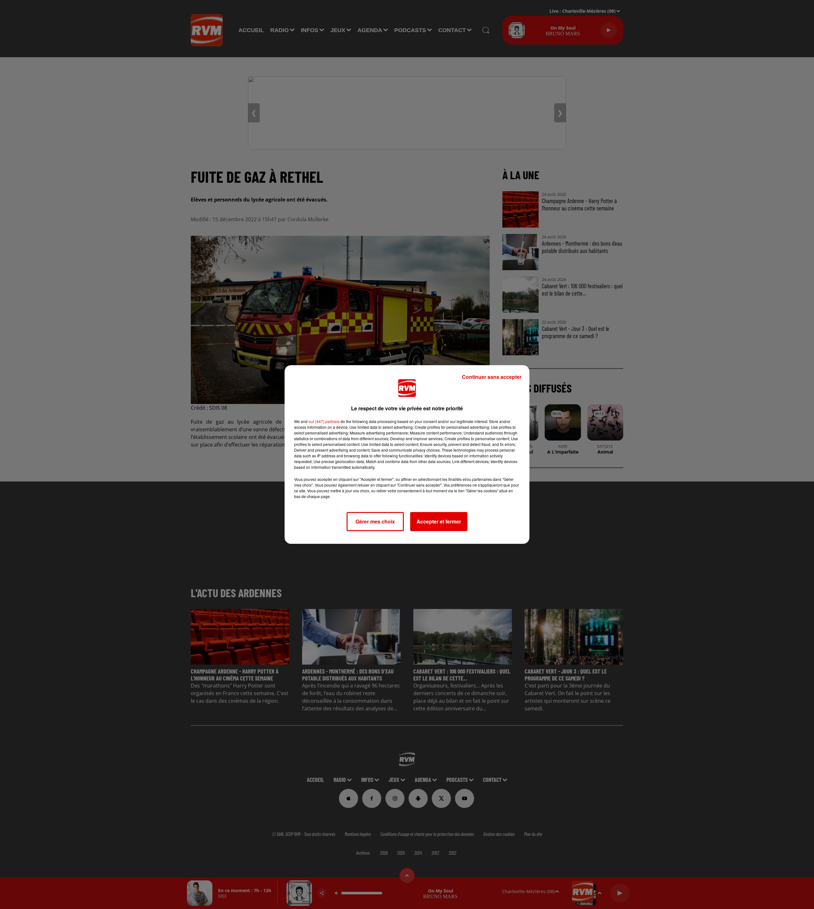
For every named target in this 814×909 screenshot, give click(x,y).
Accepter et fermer (439, 521)
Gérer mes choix (375, 521)
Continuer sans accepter (491, 376)
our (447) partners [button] (324, 421)
